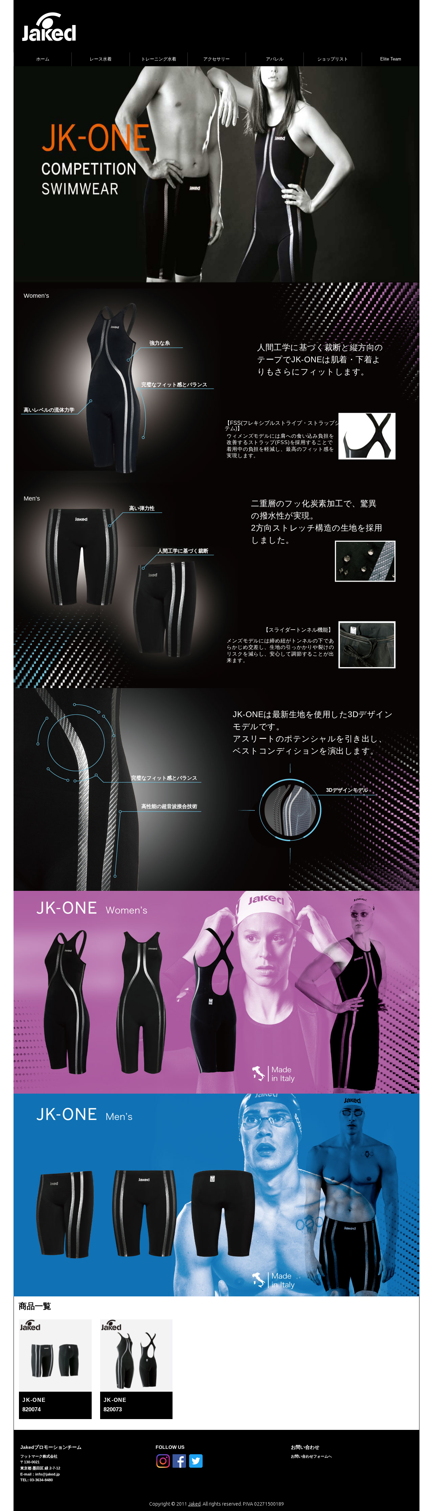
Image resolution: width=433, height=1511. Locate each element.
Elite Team (390, 59)
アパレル (274, 59)
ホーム (42, 59)
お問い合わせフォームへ (311, 1456)
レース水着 (101, 59)
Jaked (194, 1504)
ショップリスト (332, 59)
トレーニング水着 (158, 59)
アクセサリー (216, 59)
